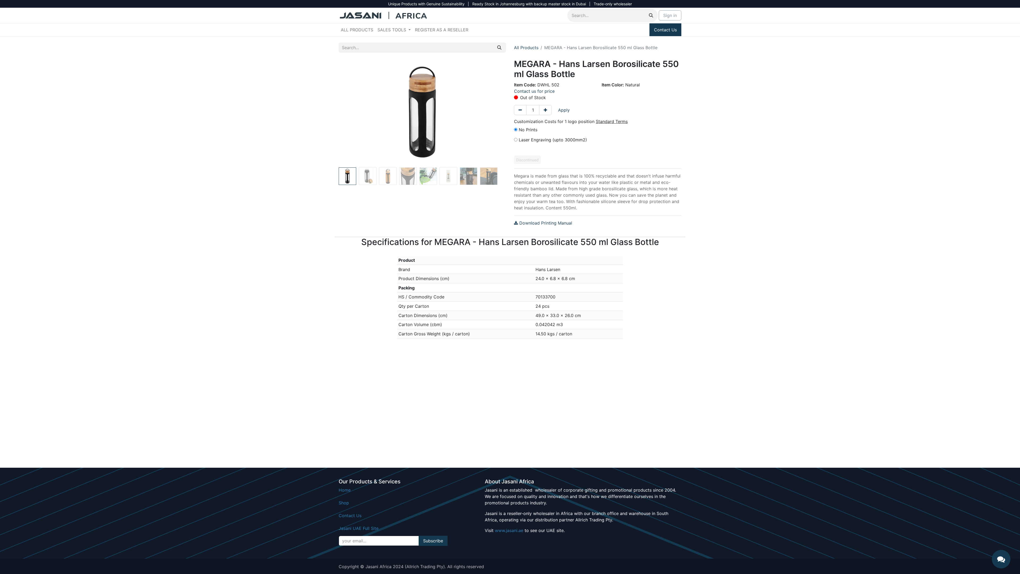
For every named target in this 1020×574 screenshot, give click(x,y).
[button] (351, 112)
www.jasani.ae (509, 530)
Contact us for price (534, 91)
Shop (344, 502)
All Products (526, 47)
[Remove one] (520, 110)
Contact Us (665, 29)
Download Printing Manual (545, 223)
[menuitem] (357, 29)
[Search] (651, 15)
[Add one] (545, 110)
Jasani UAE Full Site (359, 528)
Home (345, 490)
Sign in (670, 15)
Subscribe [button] (433, 540)
